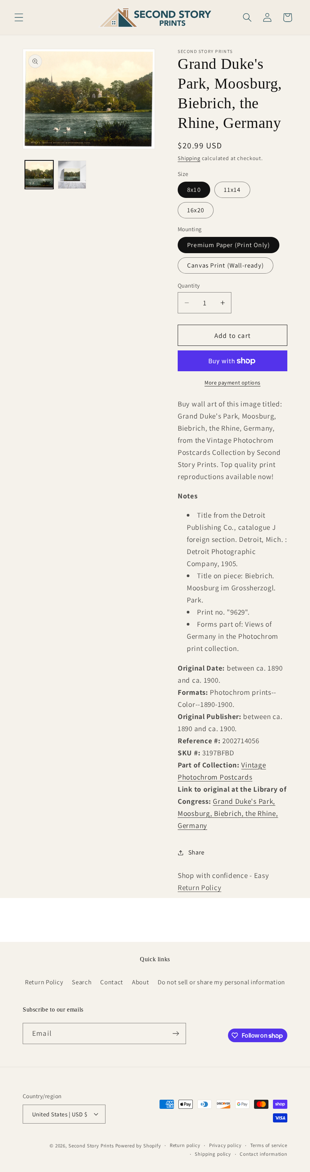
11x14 (232, 189)
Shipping (189, 158)
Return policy (185, 1145)
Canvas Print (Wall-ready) (225, 265)
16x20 (195, 210)
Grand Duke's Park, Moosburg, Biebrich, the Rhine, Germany (228, 813)
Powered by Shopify (138, 1145)
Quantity (189, 285)
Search (81, 982)
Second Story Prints (91, 1145)
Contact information (263, 1154)
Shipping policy (213, 1154)
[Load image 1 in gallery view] (39, 174)
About (140, 982)
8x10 (194, 189)
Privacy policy (225, 1145)
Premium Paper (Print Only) (228, 245)
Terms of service (268, 1145)
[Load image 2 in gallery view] (72, 174)
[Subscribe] (176, 1033)
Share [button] (196, 852)
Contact (111, 982)
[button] (19, 18)
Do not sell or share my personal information (221, 982)
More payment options (232, 382)
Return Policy (199, 887)
